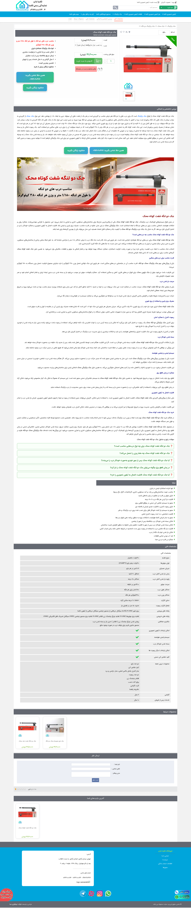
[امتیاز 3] (17, 789)
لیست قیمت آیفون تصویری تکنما (147, 2)
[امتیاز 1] (15, 789)
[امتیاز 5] (19, 789)
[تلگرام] (83, 893)
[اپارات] (91, 893)
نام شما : (117, 764)
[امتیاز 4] (18, 789)
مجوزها (165, 867)
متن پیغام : (116, 773)
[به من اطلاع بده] (129, 32)
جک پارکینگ (171, 26)
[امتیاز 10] (25, 789)
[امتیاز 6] (20, 789)
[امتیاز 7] (22, 789)
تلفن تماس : (116, 769)
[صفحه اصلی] (31, 5)
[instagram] (100, 893)
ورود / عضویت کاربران (167, 2)
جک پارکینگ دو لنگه (148, 26)
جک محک (161, 26)
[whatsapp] (108, 893)
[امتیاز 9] (24, 789)
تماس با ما (165, 856)
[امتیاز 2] (16, 789)
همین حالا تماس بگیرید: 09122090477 (35, 77)
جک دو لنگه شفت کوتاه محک (104, 32)
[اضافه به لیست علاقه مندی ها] (124, 32)
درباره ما (165, 860)
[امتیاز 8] (23, 789)
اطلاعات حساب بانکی (165, 863)
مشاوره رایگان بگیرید (35, 87)
